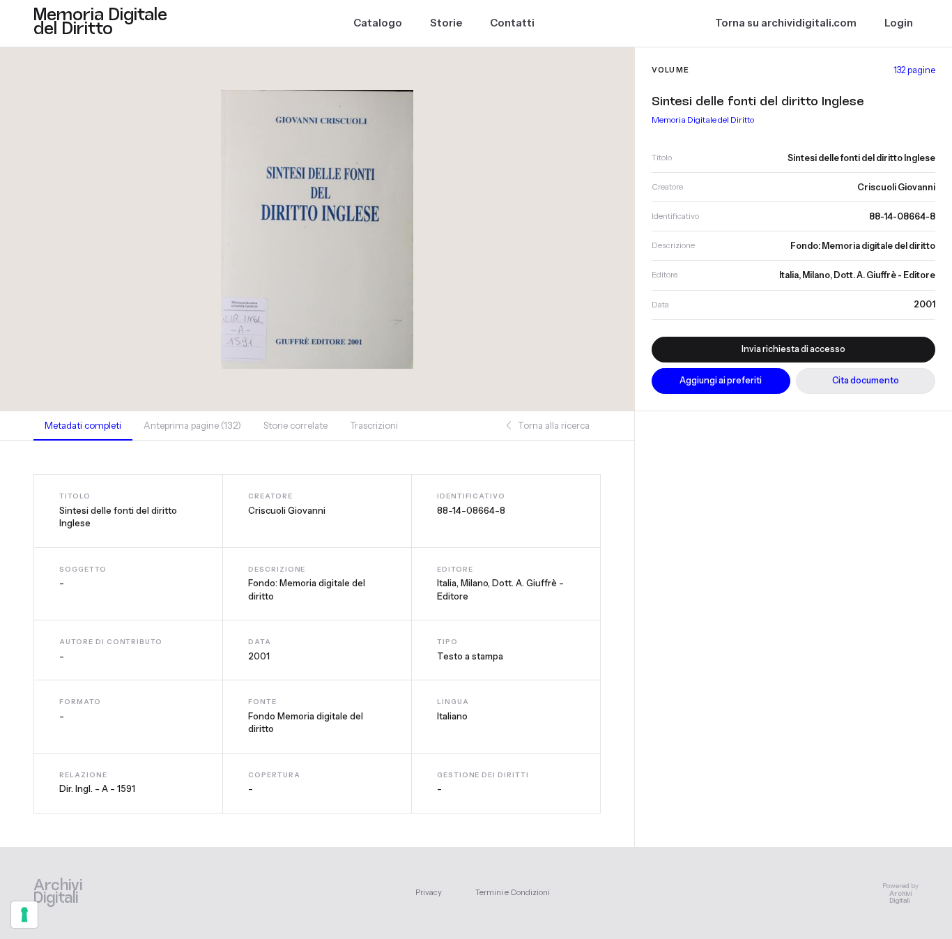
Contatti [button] (512, 23)
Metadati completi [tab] (83, 425)
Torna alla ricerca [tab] (553, 425)
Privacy (428, 892)
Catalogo (377, 23)
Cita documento (865, 380)
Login (898, 23)
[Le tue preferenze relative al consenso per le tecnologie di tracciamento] (24, 914)
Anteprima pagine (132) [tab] (192, 425)
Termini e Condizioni (512, 892)
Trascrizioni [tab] (374, 425)
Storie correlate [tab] (295, 425)
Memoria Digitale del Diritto (703, 119)
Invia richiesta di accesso (793, 349)
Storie (446, 23)
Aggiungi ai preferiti (721, 380)
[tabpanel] (317, 643)
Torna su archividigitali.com (786, 23)
